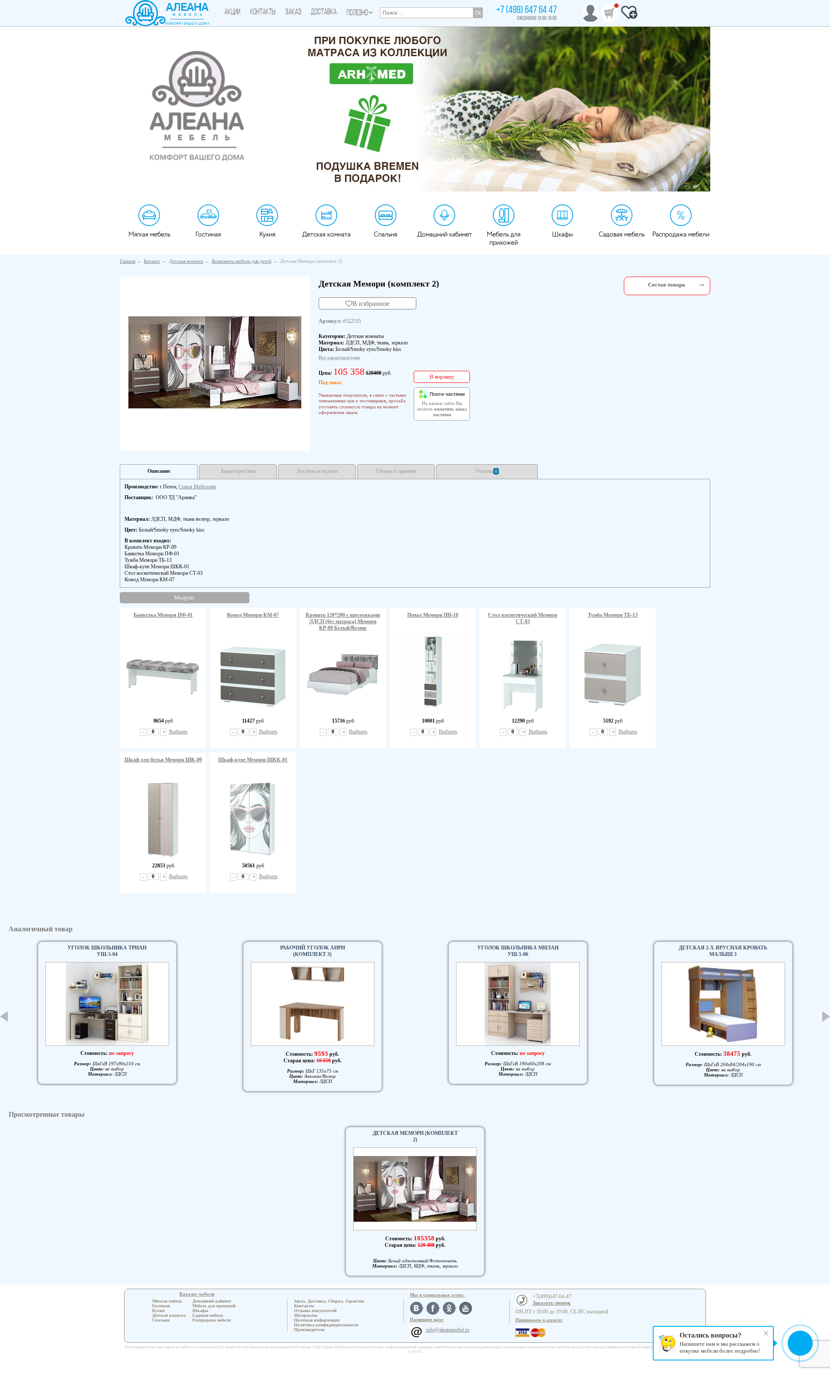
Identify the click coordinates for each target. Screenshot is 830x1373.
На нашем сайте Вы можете (441, 409)
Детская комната (326, 234)
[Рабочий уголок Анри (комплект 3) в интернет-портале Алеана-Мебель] (312, 1003)
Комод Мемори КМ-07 (253, 615)
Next (826, 1016)
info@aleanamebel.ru (447, 1330)
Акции (232, 12)
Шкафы (562, 234)
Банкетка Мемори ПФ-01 (163, 615)
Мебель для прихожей (503, 238)
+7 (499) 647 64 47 (526, 10)
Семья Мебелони (197, 487)
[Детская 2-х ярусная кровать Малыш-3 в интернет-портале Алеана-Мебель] (723, 1003)
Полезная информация (316, 1320)
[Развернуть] (702, 283)
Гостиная (208, 234)
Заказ (293, 12)
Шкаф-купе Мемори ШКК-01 (252, 760)
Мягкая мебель (149, 234)
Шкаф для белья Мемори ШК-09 (163, 760)
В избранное (370, 303)
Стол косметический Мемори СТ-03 (522, 618)
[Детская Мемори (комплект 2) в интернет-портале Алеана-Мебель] (214, 362)
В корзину (442, 376)
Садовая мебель (622, 234)
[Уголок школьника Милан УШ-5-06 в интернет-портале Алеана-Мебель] (517, 1003)
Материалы (305, 1315)
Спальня (385, 234)
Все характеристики (339, 357)
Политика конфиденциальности (326, 1324)
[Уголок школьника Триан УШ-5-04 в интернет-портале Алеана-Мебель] (107, 1003)
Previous (4, 1016)
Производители (309, 1329)
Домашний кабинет (444, 234)
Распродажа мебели (680, 234)
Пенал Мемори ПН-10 (432, 615)
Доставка (324, 12)
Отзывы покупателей (315, 1310)
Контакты (262, 12)
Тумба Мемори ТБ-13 (613, 615)
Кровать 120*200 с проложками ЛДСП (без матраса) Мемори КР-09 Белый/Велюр (343, 621)
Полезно (357, 13)
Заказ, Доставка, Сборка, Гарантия (329, 1301)
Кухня (267, 234)
